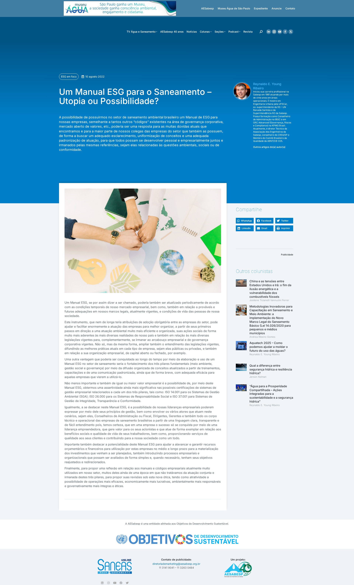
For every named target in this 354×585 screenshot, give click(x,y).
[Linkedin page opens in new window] (268, 31)
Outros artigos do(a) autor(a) (269, 147)
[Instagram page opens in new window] (274, 31)
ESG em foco (69, 76)
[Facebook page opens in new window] (285, 31)
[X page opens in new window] (290, 31)
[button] (245, 221)
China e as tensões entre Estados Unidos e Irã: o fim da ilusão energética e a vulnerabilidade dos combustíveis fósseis (270, 288)
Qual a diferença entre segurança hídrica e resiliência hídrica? (270, 369)
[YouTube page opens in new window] (279, 31)
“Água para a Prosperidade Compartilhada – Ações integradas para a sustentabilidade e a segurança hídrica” (271, 393)
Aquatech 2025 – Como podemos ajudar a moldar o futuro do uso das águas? (268, 346)
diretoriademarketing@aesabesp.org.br (176, 563)
